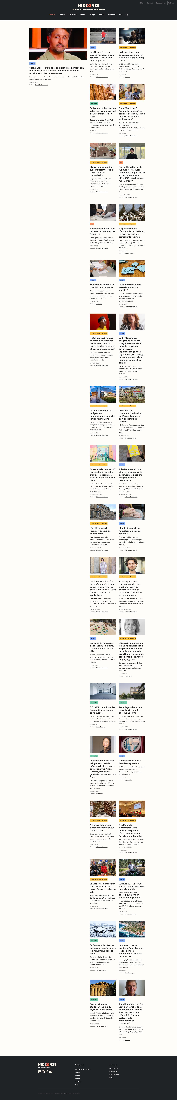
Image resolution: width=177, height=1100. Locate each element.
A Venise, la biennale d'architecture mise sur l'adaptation (102, 828)
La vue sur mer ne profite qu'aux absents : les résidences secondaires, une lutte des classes (131, 951)
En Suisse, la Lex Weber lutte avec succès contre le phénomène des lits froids (103, 949)
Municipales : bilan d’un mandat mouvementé (102, 286)
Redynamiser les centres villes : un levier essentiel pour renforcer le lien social (103, 112)
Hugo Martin (128, 676)
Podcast (171, 3)
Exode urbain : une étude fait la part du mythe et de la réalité (101, 1007)
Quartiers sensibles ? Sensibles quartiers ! (130, 762)
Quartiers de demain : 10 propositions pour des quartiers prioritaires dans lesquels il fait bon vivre (103, 475)
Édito (141, 3)
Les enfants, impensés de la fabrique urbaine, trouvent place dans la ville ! (102, 647)
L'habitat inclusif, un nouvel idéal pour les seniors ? (129, 531)
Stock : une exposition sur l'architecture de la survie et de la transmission (101, 171)
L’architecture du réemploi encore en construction (100, 531)
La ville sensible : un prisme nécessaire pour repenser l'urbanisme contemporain (102, 56)
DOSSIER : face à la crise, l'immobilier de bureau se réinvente (103, 710)
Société (82, 15)
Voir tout (52, 15)
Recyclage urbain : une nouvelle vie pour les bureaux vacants (130, 710)
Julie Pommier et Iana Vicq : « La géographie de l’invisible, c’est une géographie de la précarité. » (130, 475)
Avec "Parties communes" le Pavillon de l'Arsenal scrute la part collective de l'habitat (130, 416)
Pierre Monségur (129, 253)
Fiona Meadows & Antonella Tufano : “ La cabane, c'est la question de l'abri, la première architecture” (132, 114)
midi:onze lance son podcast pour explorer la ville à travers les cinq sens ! (131, 56)
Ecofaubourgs (161, 3)
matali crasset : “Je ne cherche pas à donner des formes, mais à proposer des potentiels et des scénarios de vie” (102, 343)
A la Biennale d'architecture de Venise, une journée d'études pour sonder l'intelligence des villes (130, 830)
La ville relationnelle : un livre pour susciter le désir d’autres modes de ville (103, 887)
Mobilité (101, 15)
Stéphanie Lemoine (130, 438)
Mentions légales (114, 1074)
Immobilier (111, 15)
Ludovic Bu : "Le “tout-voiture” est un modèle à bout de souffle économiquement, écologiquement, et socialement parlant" (131, 890)
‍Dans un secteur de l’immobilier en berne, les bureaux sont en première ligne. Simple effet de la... (103, 718)
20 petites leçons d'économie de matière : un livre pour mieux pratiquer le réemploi (131, 232)
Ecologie (92, 15)
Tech (120, 15)
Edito (110, 1078)
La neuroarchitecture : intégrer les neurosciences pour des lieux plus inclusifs (102, 414)
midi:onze (127, 77)
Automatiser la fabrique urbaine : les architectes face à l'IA (102, 231)
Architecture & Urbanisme (68, 15)
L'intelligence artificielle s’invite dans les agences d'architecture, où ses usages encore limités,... (102, 240)
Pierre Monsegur (100, 727)
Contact (150, 3)
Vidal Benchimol (101, 970)
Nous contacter (114, 1068)
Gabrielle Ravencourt (41, 85)
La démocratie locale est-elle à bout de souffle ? (130, 287)
